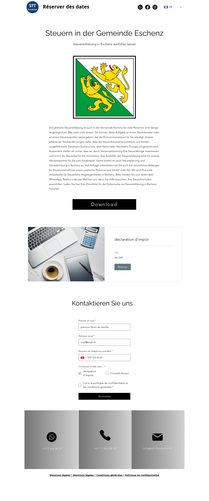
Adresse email (87, 335)
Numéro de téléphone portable (96, 351)
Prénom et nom (87, 320)
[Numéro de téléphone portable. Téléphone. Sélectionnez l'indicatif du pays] (84, 357)
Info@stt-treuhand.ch (157, 448)
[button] (122, 267)
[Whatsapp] (140, 7)
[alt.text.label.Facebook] (147, 7)
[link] (142, 239)
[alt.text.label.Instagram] (155, 7)
